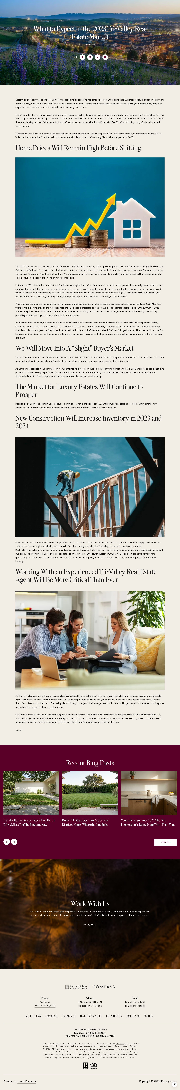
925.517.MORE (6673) (45, 1005)
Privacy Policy (169, 1081)
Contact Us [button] (90, 925)
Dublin (82, 115)
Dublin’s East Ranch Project (28, 550)
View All (165, 842)
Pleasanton (72, 115)
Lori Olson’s (93, 137)
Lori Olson (20, 714)
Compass (120, 1043)
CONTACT (149, 1016)
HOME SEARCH (133, 1016)
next (14, 842)
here (117, 722)
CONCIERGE (52, 1016)
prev (6, 842)
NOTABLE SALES (114, 1016)
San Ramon (60, 115)
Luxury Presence (26, 1081)
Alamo (100, 115)
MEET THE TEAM (33, 1016)
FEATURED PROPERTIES (91, 1016)
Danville (119, 115)
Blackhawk (91, 115)
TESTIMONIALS (69, 1016)
